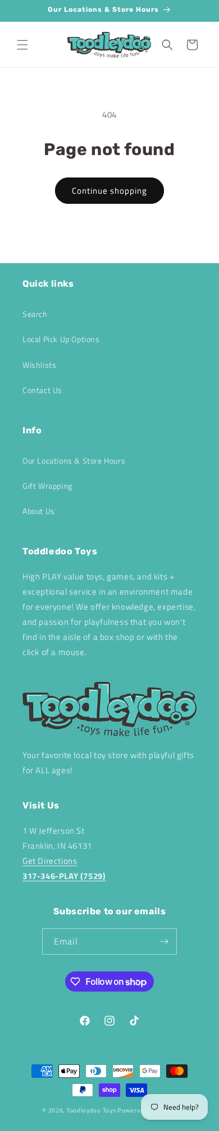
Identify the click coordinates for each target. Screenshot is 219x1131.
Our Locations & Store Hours (73, 460)
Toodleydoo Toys (91, 1110)
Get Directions (49, 860)
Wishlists (39, 365)
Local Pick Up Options (61, 339)
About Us (38, 511)
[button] (22, 44)
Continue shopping (109, 190)
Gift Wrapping (47, 486)
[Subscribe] (164, 941)
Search (35, 314)
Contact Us (42, 390)
